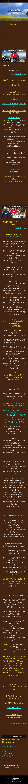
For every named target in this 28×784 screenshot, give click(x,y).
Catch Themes (18, 781)
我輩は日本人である (9, 746)
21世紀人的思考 (14, 10)
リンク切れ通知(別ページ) (18, 74)
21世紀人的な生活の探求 (10, 768)
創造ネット (6, 751)
